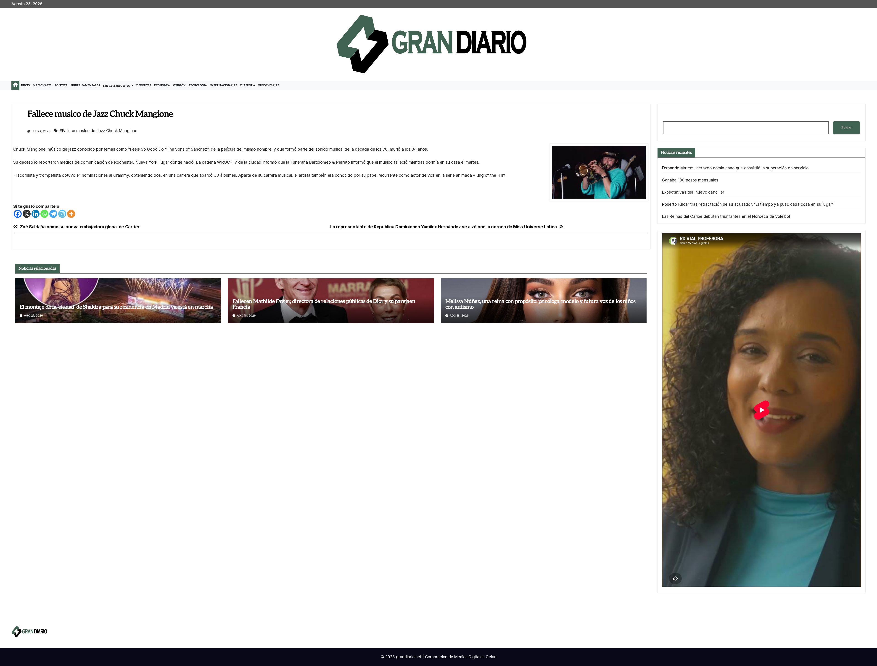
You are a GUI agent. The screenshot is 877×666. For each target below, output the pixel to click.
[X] (27, 214)
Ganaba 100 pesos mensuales (690, 180)
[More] (71, 214)
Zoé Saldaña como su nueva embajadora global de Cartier (80, 226)
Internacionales (223, 85)
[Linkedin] (36, 214)
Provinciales (268, 85)
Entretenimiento (117, 85)
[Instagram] (62, 214)
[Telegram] (53, 214)
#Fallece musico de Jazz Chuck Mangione (98, 130)
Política (61, 85)
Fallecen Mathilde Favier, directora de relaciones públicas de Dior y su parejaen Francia (323, 304)
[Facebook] (18, 214)
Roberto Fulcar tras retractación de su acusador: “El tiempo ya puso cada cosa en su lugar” (748, 204)
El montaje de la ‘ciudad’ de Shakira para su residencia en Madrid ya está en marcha (116, 307)
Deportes (143, 85)
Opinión (179, 85)
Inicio (25, 85)
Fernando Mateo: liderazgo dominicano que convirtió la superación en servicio (735, 168)
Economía (162, 85)
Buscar (846, 127)
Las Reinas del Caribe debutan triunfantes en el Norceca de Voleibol (726, 216)
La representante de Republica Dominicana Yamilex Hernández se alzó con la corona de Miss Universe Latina (443, 226)
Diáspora (247, 85)
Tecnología (198, 85)
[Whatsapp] (44, 214)
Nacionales (42, 85)
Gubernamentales (85, 85)
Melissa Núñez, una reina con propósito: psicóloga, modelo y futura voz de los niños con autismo (540, 304)
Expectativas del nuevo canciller (693, 192)
